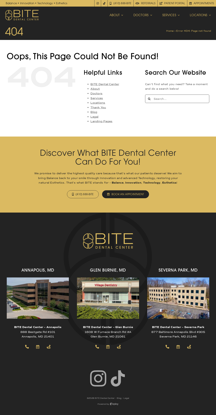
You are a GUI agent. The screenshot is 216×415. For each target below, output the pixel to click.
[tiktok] (118, 378)
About (95, 88)
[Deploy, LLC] (114, 404)
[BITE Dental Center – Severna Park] (178, 278)
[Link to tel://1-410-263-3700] (27, 346)
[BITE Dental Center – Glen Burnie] (108, 278)
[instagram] (98, 378)
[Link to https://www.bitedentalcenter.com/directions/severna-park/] (189, 346)
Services (96, 98)
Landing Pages (101, 121)
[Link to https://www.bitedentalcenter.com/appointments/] (37, 346)
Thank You (98, 107)
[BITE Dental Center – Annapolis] (38, 278)
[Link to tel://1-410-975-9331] (167, 346)
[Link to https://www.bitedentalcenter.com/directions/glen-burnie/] (118, 346)
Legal (94, 116)
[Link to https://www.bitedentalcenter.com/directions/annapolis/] (48, 346)
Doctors (96, 93)
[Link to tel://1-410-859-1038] (97, 346)
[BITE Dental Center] (22, 10)
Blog (93, 112)
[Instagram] (97, 3)
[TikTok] (104, 3)
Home (170, 30)
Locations (97, 102)
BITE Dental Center (104, 84)
